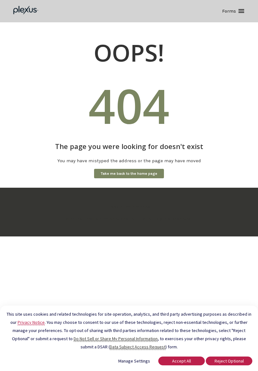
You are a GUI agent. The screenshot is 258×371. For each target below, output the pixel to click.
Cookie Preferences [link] (129, 207)
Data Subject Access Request (137, 347)
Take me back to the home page (129, 173)
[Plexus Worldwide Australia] (26, 11)
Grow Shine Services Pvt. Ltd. (115, 219)
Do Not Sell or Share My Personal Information (116, 338)
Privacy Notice (31, 322)
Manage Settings (134, 361)
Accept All (181, 361)
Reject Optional (229, 361)
